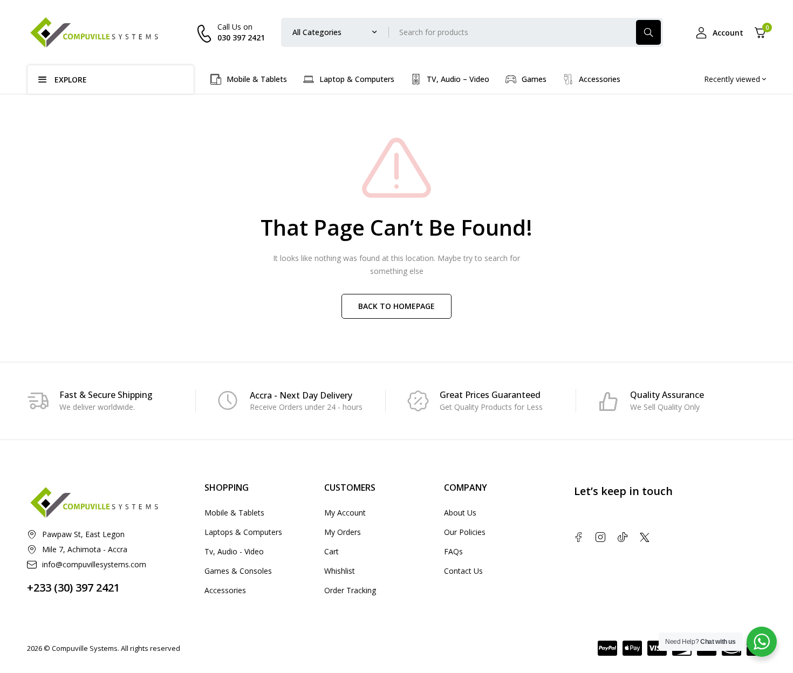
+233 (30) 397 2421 (73, 587)
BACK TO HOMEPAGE (396, 306)
